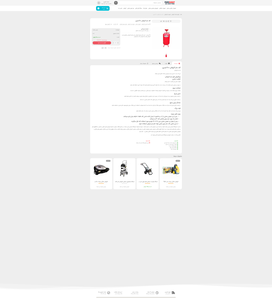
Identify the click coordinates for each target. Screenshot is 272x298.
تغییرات (161, 21)
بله (105, 48)
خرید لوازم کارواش (131, 35)
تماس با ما (120, 8)
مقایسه (164, 21)
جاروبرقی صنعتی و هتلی (153, 8)
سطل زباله (145, 8)
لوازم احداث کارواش (175, 14)
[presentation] (178, 174)
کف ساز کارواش (137, 36)
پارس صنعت (95, 30)
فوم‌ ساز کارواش (167, 14)
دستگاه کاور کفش (138, 8)
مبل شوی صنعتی (130, 8)
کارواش (124, 8)
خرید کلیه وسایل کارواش (140, 35)
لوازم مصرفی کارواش (123, 24)
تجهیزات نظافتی (162, 8)
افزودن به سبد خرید (102, 42)
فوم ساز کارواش (144, 36)
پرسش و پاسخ (155, 63)
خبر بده (166, 21)
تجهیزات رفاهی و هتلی (171, 8)
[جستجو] (116, 3)
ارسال (168, 21)
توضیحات (176, 63)
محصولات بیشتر (143, 63)
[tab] (177, 63)
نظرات (166, 63)
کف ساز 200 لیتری (175, 74)
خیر (102, 48)
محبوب (171, 21)
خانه (181, 14)
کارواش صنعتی (138, 24)
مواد (164, 85)
